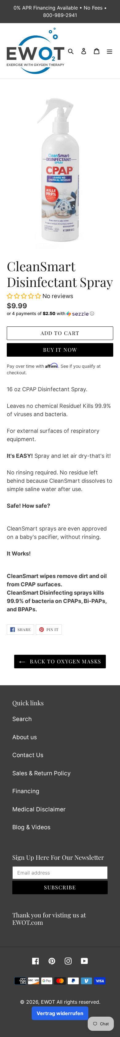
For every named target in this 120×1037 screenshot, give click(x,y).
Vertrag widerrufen (60, 1013)
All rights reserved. (78, 1002)
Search (22, 719)
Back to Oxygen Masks (64, 661)
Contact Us (27, 755)
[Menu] (109, 51)
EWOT (48, 1002)
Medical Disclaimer (39, 809)
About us (24, 737)
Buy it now (60, 349)
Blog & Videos (31, 827)
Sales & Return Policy (41, 773)
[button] (24, 296)
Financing (25, 791)
